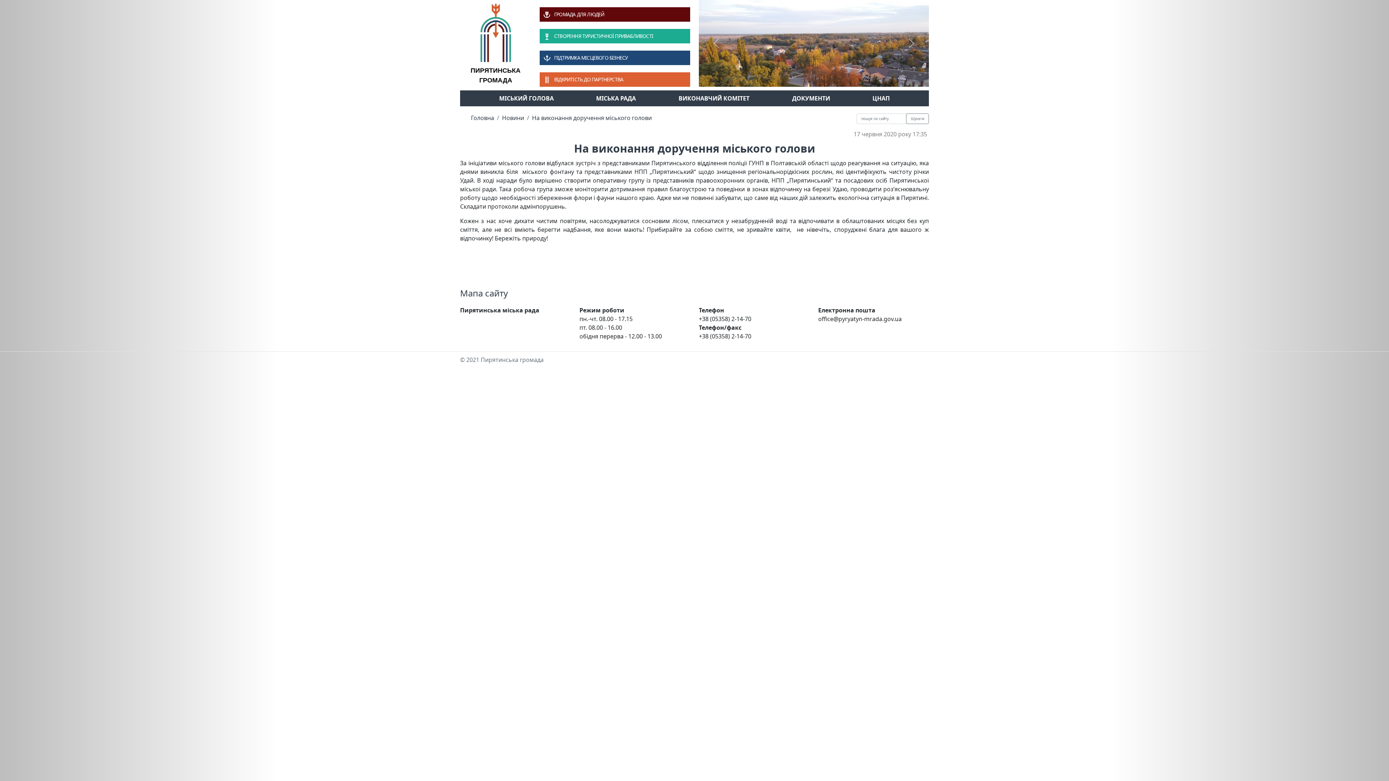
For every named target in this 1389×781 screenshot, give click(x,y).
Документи (811, 98)
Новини (513, 118)
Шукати (917, 118)
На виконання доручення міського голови (592, 118)
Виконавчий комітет (714, 98)
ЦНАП (881, 98)
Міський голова (526, 98)
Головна (482, 118)
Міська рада (616, 98)
